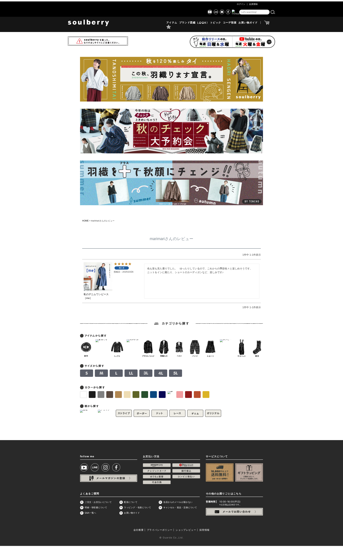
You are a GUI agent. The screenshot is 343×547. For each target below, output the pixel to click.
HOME (85, 221)
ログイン (241, 4)
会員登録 (253, 4)
